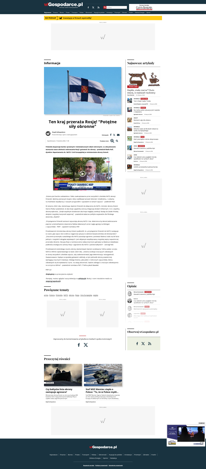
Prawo (68, 12)
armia (46, 295)
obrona (71, 295)
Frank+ (131, 12)
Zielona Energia (139, 12)
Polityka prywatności (101, 465)
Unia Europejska (86, 295)
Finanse (55, 12)
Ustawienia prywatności (116, 465)
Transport (75, 12)
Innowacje (110, 12)
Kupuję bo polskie (99, 12)
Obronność (89, 12)
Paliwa (81, 12)
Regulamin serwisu (88, 465)
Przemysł (117, 12)
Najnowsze (47, 12)
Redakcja (113, 458)
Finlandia (59, 295)
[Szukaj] (104, 7)
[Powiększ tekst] (112, 141)
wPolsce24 (82, 278)
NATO (66, 295)
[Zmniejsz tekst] (117, 141)
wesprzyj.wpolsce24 (53, 281)
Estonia (52, 295)
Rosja (77, 295)
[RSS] (98, 7)
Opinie (148, 12)
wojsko (95, 295)
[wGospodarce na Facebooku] (88, 7)
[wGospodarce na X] (93, 7)
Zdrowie (124, 12)
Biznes (62, 12)
